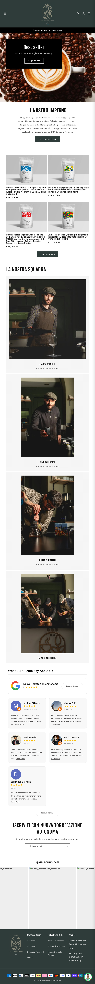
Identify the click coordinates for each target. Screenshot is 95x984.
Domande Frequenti (35, 952)
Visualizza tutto (47, 254)
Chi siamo (31, 946)
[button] (5, 13)
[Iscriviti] (67, 846)
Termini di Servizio (56, 940)
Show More (19, 724)
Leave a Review (72, 686)
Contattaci (31, 940)
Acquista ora (34, 60)
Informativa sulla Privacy (55, 953)
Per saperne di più (47, 139)
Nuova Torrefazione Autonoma (40, 683)
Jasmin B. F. (70, 703)
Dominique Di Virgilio (21, 782)
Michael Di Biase (32, 703)
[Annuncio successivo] (90, 30)
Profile (30, 957)
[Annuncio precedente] (5, 30)
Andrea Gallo (30, 737)
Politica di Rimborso (56, 946)
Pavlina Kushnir (72, 737)
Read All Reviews (47, 813)
